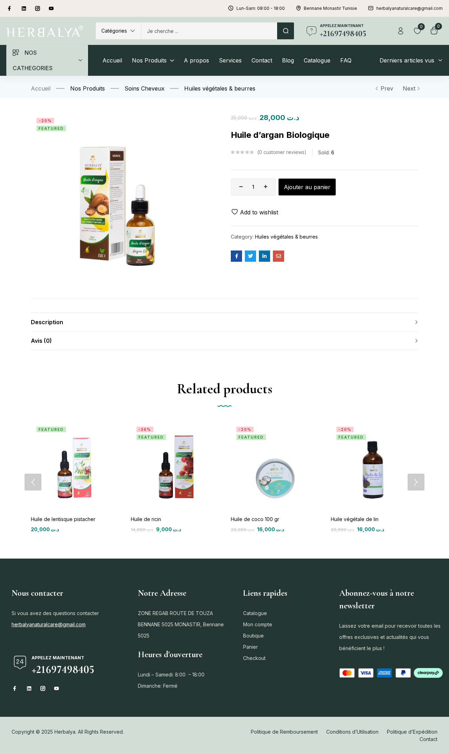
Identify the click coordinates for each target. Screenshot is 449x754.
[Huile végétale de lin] (374, 464)
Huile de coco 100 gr (255, 519)
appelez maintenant (342, 26)
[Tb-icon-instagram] (37, 8)
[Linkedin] (23, 8)
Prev (387, 88)
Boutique (253, 636)
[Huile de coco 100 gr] (274, 464)
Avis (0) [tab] (41, 340)
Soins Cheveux (145, 88)
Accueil (41, 88)
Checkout (254, 658)
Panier (250, 647)
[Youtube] (51, 8)
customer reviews (281, 152)
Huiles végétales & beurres (219, 88)
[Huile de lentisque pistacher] (74, 464)
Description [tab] (47, 322)
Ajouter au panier (307, 187)
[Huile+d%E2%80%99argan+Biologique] (250, 256)
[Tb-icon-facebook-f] (10, 8)
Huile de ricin (146, 519)
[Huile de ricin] (174, 464)
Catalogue (255, 613)
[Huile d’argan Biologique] (236, 256)
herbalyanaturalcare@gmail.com (49, 624)
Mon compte (257, 624)
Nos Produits (87, 88)
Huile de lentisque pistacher (63, 519)
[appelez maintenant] (311, 31)
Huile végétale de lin (354, 519)
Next (409, 88)
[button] (118, 30)
